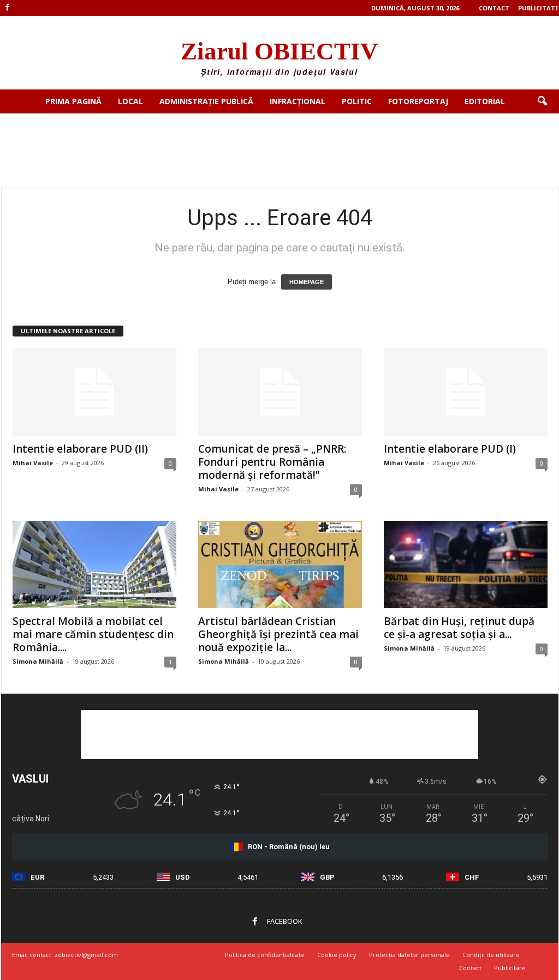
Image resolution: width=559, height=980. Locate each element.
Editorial (485, 101)
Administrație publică (206, 101)
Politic (357, 101)
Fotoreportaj (418, 101)
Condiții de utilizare (491, 955)
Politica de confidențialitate (265, 955)
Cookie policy (336, 955)
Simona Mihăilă (38, 661)
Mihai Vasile (33, 463)
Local (130, 101)
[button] (542, 101)
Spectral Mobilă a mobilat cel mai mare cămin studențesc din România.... (93, 634)
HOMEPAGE (306, 282)
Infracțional (297, 101)
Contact (494, 8)
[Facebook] (7, 8)
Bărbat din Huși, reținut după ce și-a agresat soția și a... (459, 627)
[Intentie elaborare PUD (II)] (94, 392)
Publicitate (538, 8)
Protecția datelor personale (409, 955)
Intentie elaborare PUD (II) (80, 449)
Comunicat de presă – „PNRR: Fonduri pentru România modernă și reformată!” (272, 462)
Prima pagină (73, 101)
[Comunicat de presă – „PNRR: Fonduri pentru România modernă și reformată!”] (280, 392)
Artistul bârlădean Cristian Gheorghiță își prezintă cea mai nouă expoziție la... (278, 634)
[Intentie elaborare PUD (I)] (466, 392)
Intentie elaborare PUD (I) (450, 449)
